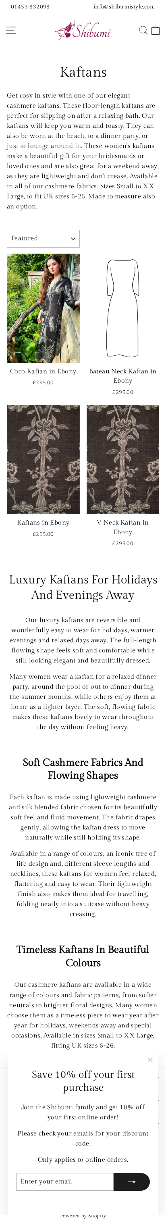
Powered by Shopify (83, 1216)
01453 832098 (30, 6)
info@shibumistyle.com (124, 6)
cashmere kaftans (54, 984)
